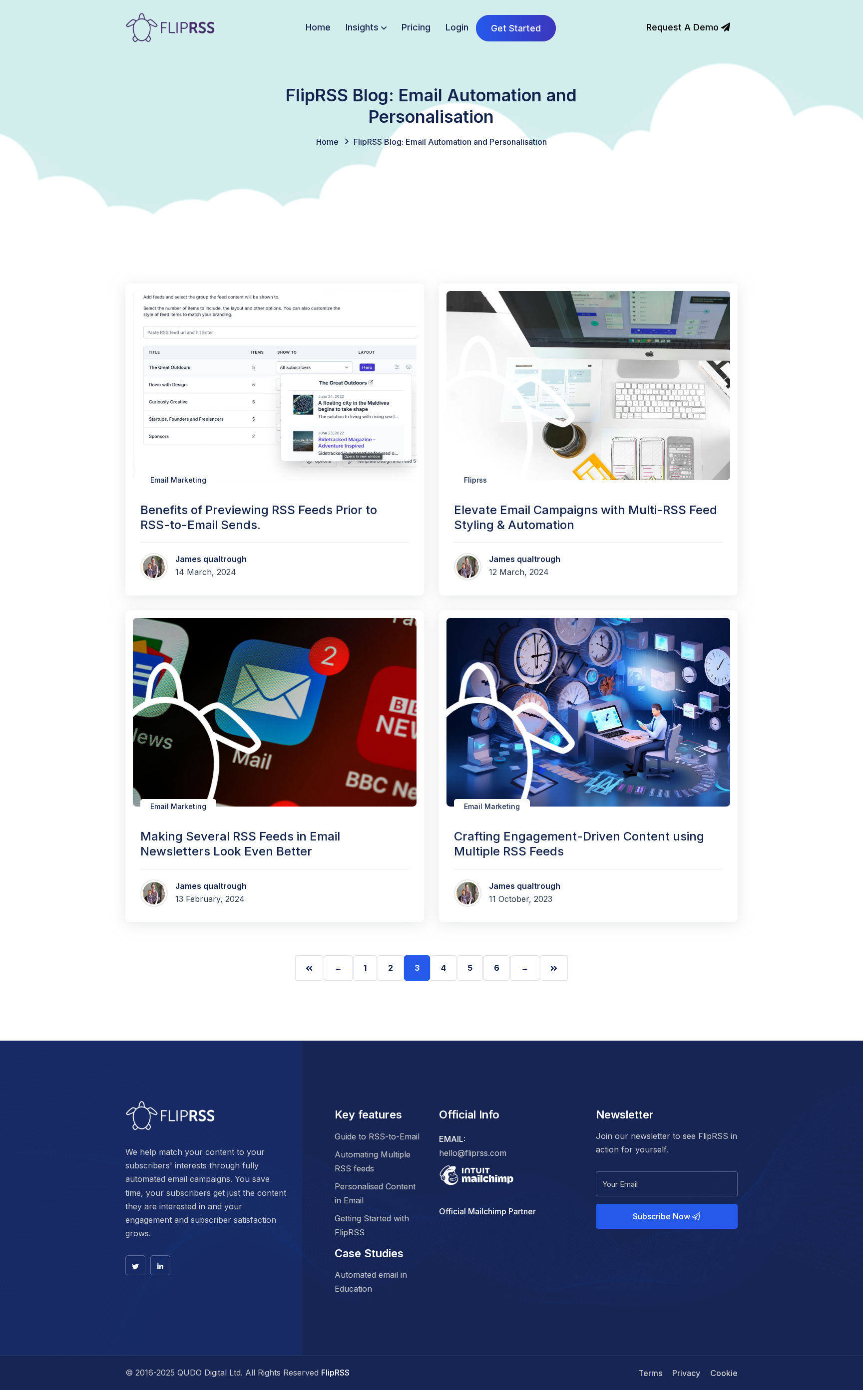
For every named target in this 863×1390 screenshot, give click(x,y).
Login (456, 27)
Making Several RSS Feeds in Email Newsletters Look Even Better (240, 843)
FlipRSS (335, 1373)
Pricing (416, 27)
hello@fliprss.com (472, 1153)
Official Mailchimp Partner (487, 1211)
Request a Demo (683, 27)
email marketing (178, 480)
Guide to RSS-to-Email (377, 1136)
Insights (362, 27)
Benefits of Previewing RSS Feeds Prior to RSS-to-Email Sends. (258, 517)
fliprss (475, 480)
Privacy (686, 1373)
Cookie (724, 1373)
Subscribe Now (662, 1216)
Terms (650, 1373)
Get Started (516, 28)
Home (318, 27)
